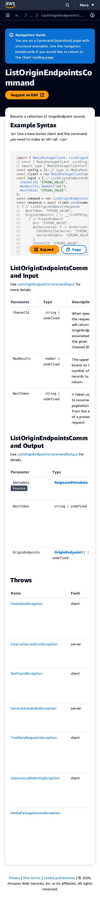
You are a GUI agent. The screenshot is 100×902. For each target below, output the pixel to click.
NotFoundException (26, 673)
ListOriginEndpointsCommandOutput (47, 454)
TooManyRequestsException (34, 737)
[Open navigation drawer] (7, 15)
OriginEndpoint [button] (68, 552)
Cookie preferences (59, 878)
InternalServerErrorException (34, 644)
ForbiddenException (27, 603)
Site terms (32, 878)
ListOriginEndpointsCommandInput (46, 284)
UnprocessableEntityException (35, 778)
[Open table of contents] (92, 15)
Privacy (14, 878)
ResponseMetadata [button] (71, 482)
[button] (67, 5)
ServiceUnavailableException (33, 708)
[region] (50, 363)
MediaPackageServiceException (36, 813)
